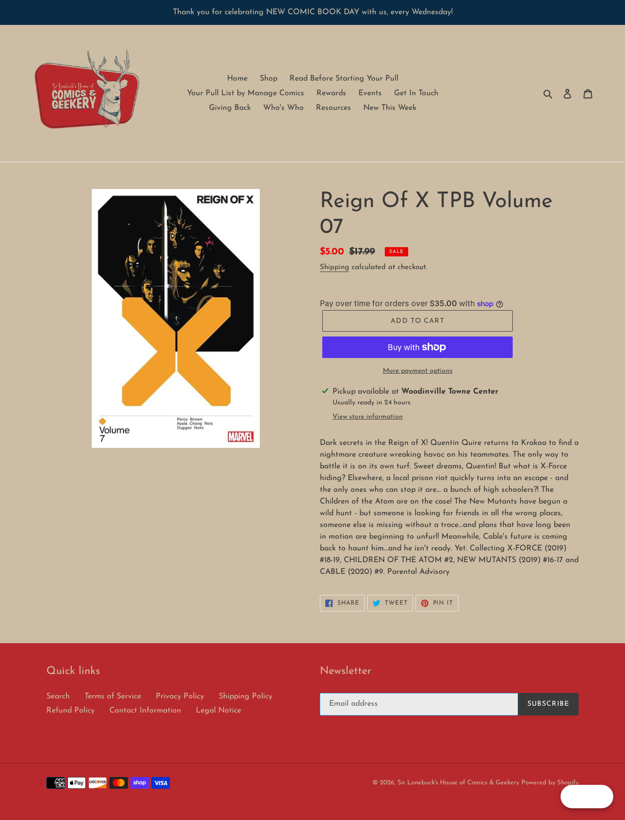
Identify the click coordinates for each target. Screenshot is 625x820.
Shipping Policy (245, 696)
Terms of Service (112, 696)
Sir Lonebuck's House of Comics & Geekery (458, 782)
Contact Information (145, 711)
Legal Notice (218, 711)
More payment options (418, 371)
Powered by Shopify (550, 782)
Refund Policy (70, 711)
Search (58, 696)
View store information (368, 417)
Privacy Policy (180, 696)
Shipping (334, 267)
